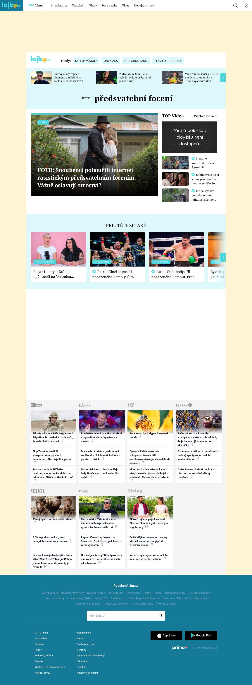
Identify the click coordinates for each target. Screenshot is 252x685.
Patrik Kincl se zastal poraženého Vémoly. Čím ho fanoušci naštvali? (115, 274)
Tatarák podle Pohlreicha (144, 598)
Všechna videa (204, 116)
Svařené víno (119, 598)
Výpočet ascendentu (88, 604)
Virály (93, 5)
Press (80, 638)
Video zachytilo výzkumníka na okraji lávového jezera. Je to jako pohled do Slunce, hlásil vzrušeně (149, 473)
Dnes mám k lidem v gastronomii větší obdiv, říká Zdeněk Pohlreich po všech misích (100, 455)
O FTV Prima (41, 632)
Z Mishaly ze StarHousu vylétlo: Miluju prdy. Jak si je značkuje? (135, 77)
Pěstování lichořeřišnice (192, 598)
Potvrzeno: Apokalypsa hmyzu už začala (149, 435)
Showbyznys (59, 5)
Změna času (133, 593)
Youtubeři (78, 5)
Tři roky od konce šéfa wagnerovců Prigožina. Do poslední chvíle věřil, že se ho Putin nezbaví (53, 437)
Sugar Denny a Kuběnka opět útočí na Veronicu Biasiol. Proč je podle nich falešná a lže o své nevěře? (55, 274)
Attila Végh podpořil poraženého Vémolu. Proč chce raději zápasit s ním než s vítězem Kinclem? (172, 274)
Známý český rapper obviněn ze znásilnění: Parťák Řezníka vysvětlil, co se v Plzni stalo (70, 79)
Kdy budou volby (175, 593)
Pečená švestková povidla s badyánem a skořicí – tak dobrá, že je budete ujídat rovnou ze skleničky (197, 439)
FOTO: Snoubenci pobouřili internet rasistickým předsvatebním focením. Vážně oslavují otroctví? (86, 177)
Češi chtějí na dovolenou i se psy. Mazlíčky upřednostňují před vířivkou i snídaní (149, 541)
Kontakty (81, 649)
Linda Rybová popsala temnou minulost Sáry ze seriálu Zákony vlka (204, 197)
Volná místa (41, 638)
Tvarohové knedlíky (116, 604)
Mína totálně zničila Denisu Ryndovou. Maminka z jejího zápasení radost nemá (201, 79)
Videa (125, 5)
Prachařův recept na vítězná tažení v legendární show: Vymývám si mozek (101, 437)
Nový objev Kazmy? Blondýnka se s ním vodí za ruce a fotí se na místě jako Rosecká (101, 559)
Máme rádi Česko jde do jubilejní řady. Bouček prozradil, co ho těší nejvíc (100, 473)
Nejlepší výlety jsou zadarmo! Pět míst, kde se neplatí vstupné (149, 557)
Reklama (39, 644)
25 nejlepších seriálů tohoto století (53, 519)
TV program (116, 593)
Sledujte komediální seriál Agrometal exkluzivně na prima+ (203, 167)
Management (84, 632)
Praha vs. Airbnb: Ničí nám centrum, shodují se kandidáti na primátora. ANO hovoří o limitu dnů (53, 473)
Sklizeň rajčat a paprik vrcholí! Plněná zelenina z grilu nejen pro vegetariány (149, 523)
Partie (147, 593)
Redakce (81, 667)
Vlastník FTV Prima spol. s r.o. (50, 667)
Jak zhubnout (50, 593)
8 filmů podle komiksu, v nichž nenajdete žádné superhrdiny (50, 539)
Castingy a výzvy (85, 644)
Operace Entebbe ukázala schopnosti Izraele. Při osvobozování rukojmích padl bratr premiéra (150, 457)
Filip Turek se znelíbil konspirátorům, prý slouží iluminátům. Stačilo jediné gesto (52, 455)
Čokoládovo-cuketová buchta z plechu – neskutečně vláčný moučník (196, 473)
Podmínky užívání (44, 655)
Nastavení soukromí (87, 672)
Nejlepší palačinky (141, 604)
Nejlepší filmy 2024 (72, 593)
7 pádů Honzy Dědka (79, 598)
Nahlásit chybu (42, 672)
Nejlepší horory (96, 593)
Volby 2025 (101, 598)
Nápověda (82, 661)
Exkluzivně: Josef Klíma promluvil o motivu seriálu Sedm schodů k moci (205, 181)
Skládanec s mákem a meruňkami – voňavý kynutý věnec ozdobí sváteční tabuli (198, 455)
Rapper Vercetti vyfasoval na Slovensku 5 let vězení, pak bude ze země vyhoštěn (101, 541)
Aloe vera (168, 598)
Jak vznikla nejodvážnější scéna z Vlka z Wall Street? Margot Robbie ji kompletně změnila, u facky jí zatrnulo (53, 561)
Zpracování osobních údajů (91, 655)
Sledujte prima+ (144, 5)
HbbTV (38, 649)
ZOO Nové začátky (199, 593)
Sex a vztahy (109, 5)
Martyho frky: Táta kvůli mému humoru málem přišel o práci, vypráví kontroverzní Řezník (98, 523)
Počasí (158, 593)
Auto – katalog (54, 598)
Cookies (39, 661)
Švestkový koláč (166, 604)
